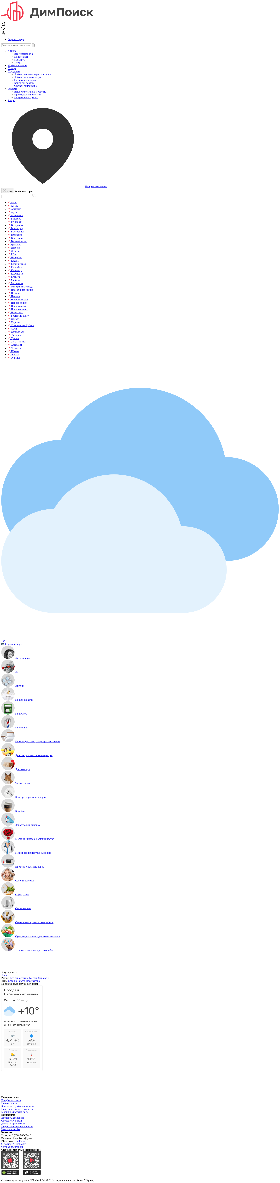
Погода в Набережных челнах (21, 992)
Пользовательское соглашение (18, 1109)
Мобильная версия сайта (15, 1112)
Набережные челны (96, 186)
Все (12, 978)
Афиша (12, 51)
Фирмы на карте (14, 644)
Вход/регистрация (11, 1100)
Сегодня (12, 980)
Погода (12, 68)
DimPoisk (20, 1141)
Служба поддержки (12, 1146)
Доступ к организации (13, 1123)
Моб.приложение (17, 65)
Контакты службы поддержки (17, 1106)
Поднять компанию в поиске (17, 1126)
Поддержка (14, 71)
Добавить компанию (12, 1117)
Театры (33, 978)
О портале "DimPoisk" (13, 1144)
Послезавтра (33, 980)
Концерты (43, 978)
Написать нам (9, 1103)
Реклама (12, 88)
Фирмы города (16, 39)
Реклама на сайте (10, 1129)
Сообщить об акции (12, 1120)
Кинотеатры (21, 978)
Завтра (21, 980)
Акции (11, 100)
